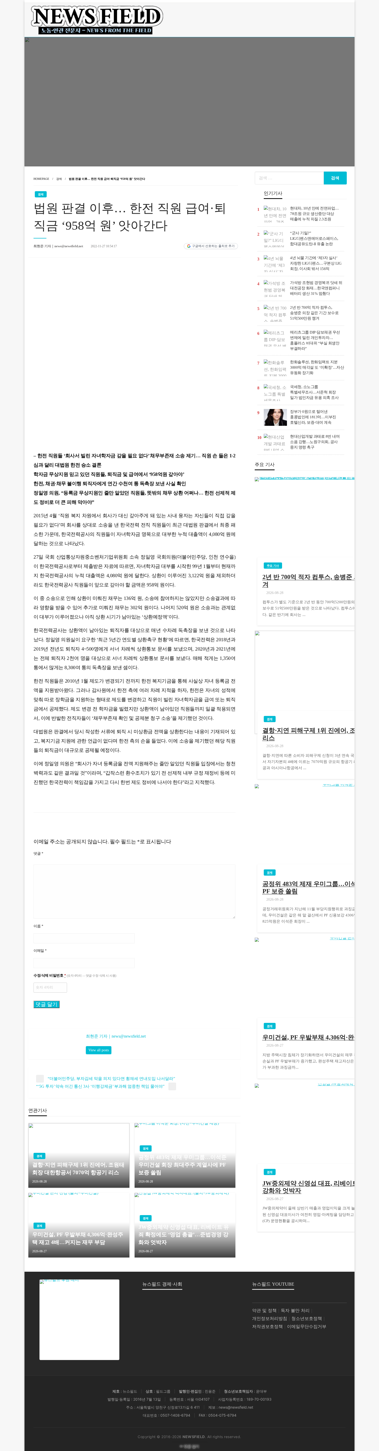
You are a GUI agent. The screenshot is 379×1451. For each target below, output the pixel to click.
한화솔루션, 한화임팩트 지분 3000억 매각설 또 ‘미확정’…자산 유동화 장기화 (317, 367)
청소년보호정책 (306, 1318)
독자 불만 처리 (295, 1310)
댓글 (38, 853)
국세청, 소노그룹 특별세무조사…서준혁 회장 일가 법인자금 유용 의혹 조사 (314, 392)
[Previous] (40, 356)
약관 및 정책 (264, 1310)
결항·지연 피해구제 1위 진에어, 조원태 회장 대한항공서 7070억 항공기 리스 (78, 1168)
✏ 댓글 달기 (189, 1446)
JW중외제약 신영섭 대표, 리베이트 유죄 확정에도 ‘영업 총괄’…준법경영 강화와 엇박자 (183, 1234)
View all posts (98, 1050)
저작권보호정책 (267, 1326)
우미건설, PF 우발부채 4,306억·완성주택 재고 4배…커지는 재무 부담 (77, 1238)
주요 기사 (273, 565)
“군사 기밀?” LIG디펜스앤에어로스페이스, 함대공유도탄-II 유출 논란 (314, 238)
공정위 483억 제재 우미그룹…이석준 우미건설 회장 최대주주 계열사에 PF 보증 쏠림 (182, 1165)
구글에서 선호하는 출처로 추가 (213, 246)
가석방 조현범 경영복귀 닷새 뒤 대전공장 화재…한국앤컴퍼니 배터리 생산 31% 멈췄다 (316, 288)
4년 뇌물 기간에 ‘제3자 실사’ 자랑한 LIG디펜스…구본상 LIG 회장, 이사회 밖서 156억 (315, 263)
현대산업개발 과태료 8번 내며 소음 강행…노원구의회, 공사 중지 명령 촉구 (315, 441)
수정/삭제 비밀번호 (75, 975)
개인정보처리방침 (269, 1318)
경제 (59, 178)
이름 (38, 926)
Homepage (41, 178)
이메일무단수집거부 (306, 1326)
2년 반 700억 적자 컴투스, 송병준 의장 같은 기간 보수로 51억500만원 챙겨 (314, 312)
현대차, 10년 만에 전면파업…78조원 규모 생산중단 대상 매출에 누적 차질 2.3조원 (314, 213)
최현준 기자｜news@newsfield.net (58, 246)
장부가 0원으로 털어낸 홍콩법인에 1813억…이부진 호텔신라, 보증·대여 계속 (313, 417)
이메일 (40, 951)
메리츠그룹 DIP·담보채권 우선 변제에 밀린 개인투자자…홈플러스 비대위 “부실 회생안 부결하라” (315, 340)
